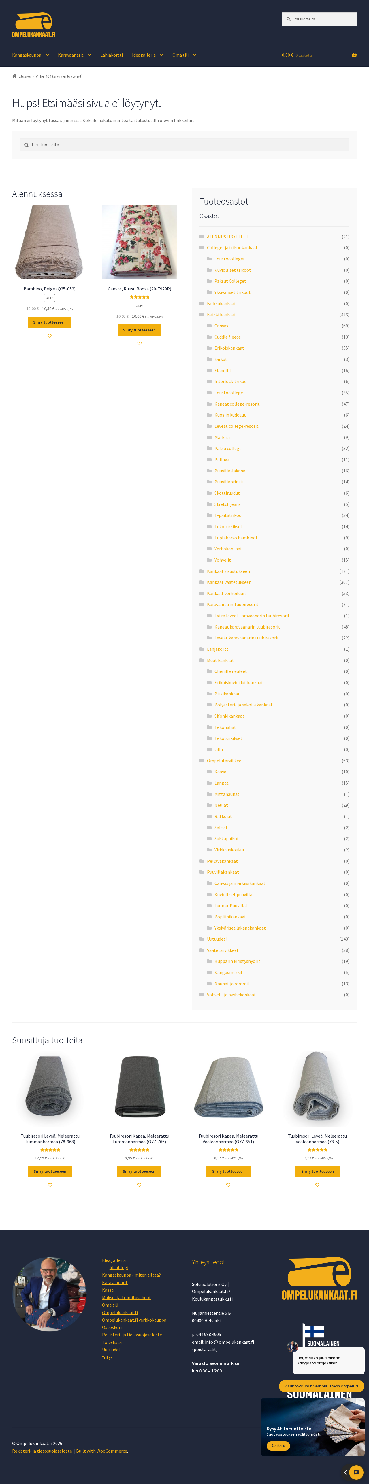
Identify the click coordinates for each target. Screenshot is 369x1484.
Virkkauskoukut (229, 850)
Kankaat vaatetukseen (229, 582)
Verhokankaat (228, 548)
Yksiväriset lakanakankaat (240, 928)
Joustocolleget (229, 259)
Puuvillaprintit (229, 482)
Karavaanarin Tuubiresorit (233, 604)
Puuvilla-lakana (229, 471)
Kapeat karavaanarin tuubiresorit (247, 627)
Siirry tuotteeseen (49, 322)
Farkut (220, 359)
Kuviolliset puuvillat (234, 894)
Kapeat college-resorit (237, 404)
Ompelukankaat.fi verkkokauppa (134, 1320)
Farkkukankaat (221, 303)
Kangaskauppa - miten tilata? (131, 1275)
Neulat (221, 805)
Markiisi (222, 437)
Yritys (107, 1357)
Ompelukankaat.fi (120, 1312)
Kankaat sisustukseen (228, 571)
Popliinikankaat (230, 917)
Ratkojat (223, 816)
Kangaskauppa (26, 55)
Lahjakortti (111, 55)
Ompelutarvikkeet (225, 760)
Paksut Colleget (230, 281)
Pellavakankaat (222, 861)
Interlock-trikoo (230, 381)
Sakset (221, 827)
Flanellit (222, 370)
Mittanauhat (227, 794)
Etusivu (25, 76)
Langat (221, 783)
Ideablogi (119, 1267)
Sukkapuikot (226, 838)
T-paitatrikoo (228, 515)
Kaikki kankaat (221, 314)
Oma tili (180, 55)
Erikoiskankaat (229, 348)
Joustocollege (228, 392)
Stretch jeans (227, 504)
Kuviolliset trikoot (232, 270)
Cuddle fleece (227, 337)
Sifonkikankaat (229, 716)
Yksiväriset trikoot (232, 292)
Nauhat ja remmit (232, 983)
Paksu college (228, 448)
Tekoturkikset (228, 526)
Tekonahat (225, 727)
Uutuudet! (217, 939)
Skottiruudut (227, 493)
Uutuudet (111, 1349)
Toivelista (112, 1342)
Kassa (108, 1290)
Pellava (221, 459)
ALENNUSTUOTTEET (228, 236)
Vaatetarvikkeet (223, 950)
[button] (49, 335)
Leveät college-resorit (236, 426)
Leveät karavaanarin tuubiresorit (246, 638)
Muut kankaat (220, 660)
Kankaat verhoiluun (226, 593)
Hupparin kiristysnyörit (237, 961)
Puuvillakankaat (223, 872)
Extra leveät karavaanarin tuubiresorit (252, 615)
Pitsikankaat (227, 694)
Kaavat (221, 771)
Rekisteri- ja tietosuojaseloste (132, 1334)
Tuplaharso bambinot (236, 538)
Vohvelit (222, 560)
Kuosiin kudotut (230, 415)
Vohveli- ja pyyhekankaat (231, 994)
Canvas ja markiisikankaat (240, 883)
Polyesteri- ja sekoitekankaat (243, 705)
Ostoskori (112, 1327)
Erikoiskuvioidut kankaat (238, 682)
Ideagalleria (144, 55)
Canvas (221, 326)
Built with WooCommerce (101, 1451)
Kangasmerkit (228, 972)
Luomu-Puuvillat (231, 905)
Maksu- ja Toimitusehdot (126, 1297)
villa (218, 749)
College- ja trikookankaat (232, 247)
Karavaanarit (71, 55)
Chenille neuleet (230, 671)
